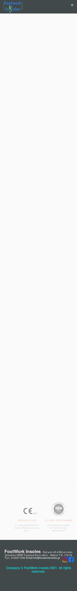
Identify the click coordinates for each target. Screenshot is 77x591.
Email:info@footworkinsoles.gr (43, 558)
